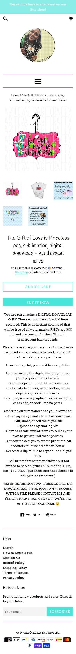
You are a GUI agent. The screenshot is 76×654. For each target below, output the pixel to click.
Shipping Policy (15, 568)
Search (8, 548)
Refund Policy (13, 563)
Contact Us (11, 558)
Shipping (21, 272)
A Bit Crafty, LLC (49, 632)
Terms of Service (16, 573)
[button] (38, 268)
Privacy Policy (14, 578)
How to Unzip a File (18, 553)
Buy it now (38, 302)
